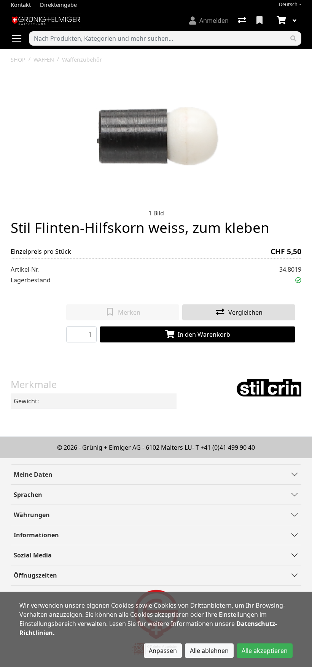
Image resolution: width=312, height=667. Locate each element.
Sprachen (28, 494)
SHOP (18, 59)
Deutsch (288, 4)
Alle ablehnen (209, 650)
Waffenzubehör (82, 59)
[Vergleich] (242, 20)
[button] (298, 280)
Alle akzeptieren (265, 650)
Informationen (36, 535)
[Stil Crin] (269, 387)
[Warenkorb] (280, 20)
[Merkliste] (260, 20)
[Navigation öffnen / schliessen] (20, 38)
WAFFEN (43, 59)
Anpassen (163, 650)
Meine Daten (33, 474)
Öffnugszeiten (35, 575)
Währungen (32, 515)
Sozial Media (33, 555)
